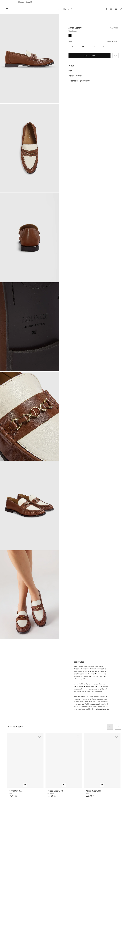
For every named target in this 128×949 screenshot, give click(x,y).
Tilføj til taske (89, 56)
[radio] (72, 46)
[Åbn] (7, 9)
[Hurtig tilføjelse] (25, 785)
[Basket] (121, 9)
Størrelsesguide (112, 41)
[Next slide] (118, 727)
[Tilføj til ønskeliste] (115, 55)
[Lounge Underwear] (64, 9)
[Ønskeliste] (111, 9)
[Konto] (116, 9)
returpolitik (28, 2)
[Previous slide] (110, 727)
